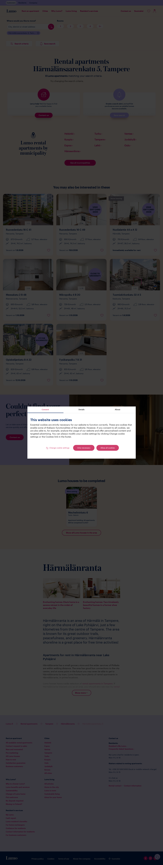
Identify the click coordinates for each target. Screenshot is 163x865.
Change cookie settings (59, 448)
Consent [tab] (45, 409)
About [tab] (117, 409)
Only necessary (83, 448)
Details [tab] (81, 409)
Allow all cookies (108, 448)
